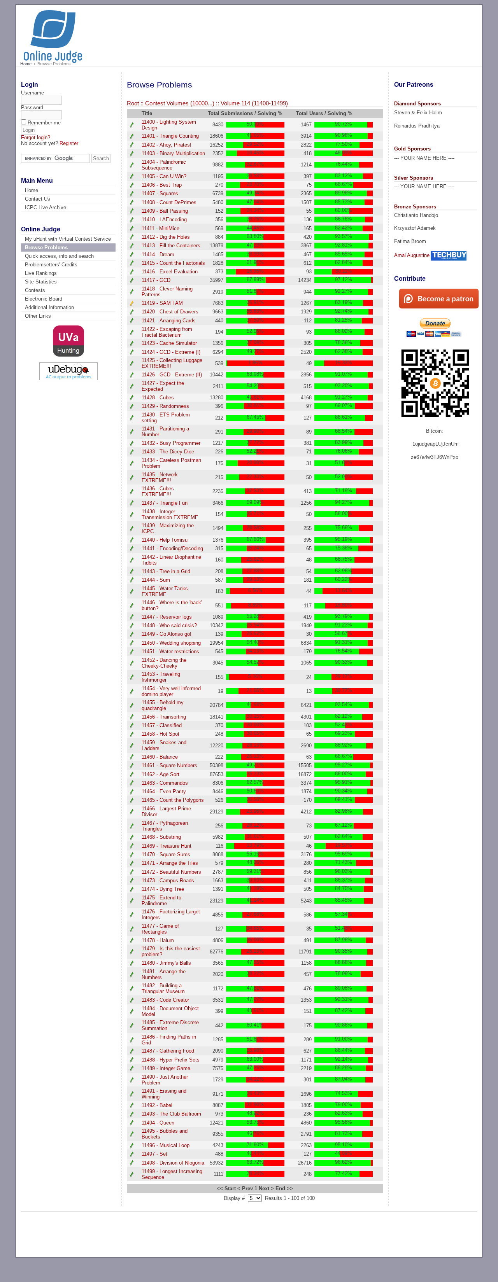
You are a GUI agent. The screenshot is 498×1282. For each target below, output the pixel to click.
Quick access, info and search (59, 256)
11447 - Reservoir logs (167, 617)
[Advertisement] (330, 31)
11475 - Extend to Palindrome (161, 900)
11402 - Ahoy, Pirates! (166, 145)
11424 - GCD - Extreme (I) (171, 352)
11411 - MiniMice (160, 228)
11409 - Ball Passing (165, 211)
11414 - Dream (158, 254)
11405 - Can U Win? (164, 176)
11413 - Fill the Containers (171, 245)
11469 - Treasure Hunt (166, 846)
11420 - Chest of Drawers (170, 312)
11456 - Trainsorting (164, 717)
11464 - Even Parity (164, 791)
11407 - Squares (160, 193)
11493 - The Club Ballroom (171, 1114)
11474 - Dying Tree (163, 889)
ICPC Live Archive (45, 207)
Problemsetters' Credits (51, 265)
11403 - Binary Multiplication (173, 153)
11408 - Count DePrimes (169, 202)
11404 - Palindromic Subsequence (164, 165)
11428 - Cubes (158, 398)
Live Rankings (41, 273)
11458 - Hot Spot (160, 734)
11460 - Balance (160, 757)
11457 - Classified (162, 725)
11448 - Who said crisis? (169, 625)
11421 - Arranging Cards (169, 321)
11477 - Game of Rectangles (160, 929)
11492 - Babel (157, 1105)
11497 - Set (154, 1154)
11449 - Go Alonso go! (166, 634)
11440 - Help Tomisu (165, 540)
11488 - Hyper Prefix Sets (171, 1060)
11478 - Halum (158, 940)
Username (32, 93)
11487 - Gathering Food (168, 1051)
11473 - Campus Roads (168, 880)
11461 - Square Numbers (169, 765)
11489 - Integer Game (166, 1068)
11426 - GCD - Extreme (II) (172, 375)
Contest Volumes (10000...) (179, 103)
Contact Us (37, 199)
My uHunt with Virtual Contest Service (68, 239)
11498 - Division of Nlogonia (173, 1163)
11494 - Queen (158, 1123)
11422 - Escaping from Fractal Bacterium (167, 332)
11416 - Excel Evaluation (170, 272)
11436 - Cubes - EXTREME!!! (159, 491)
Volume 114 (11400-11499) (254, 103)
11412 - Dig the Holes (166, 237)
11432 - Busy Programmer (171, 443)
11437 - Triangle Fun (165, 503)
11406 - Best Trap (162, 185)
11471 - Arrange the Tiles (170, 863)
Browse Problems (46, 247)
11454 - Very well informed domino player (171, 691)
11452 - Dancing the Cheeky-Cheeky (164, 663)
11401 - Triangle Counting (170, 136)
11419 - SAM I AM (162, 303)
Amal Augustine (412, 255)
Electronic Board (43, 299)
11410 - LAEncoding (164, 219)
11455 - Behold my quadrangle (163, 705)
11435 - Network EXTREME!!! (160, 477)
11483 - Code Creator (165, 1000)
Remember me (44, 123)
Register (69, 143)
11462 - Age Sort (160, 774)
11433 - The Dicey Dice (168, 452)
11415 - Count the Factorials (173, 263)
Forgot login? (35, 137)
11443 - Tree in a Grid (166, 571)
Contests (35, 290)
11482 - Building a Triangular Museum (163, 988)
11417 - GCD (156, 280)
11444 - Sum (156, 580)
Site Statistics (41, 282)
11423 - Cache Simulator (169, 343)
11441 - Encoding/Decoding (172, 548)
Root (133, 103)
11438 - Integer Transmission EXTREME (170, 514)
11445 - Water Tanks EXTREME (165, 591)
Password (32, 107)
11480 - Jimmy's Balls (166, 963)
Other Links (38, 316)
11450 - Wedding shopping (171, 643)
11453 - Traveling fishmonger (161, 677)
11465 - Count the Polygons (173, 800)
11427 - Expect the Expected (163, 386)
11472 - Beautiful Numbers (171, 872)
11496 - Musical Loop (165, 1145)
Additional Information (49, 307)
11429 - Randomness (165, 406)
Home (26, 63)
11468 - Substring (161, 837)
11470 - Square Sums (166, 854)
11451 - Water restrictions (170, 651)
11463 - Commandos (165, 783)
